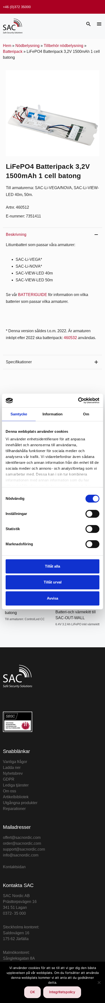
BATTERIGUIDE (32, 295)
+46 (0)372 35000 (17, 7)
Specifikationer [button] (19, 362)
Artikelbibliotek (16, 797)
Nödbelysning (27, 46)
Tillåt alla (52, 566)
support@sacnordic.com (24, 849)
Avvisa (52, 598)
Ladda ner (12, 767)
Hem (7, 46)
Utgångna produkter (20, 803)
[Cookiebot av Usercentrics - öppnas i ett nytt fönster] (78, 400)
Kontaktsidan (14, 867)
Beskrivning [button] (16, 234)
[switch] (92, 514)
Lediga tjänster (16, 785)
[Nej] (98, 982)
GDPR (8, 779)
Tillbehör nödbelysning (63, 46)
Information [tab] (52, 414)
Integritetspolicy (62, 992)
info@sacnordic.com (20, 855)
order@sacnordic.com (22, 843)
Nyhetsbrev (13, 773)
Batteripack (12, 51)
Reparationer (14, 809)
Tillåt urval (53, 582)
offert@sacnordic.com (22, 837)
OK (32, 992)
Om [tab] (86, 414)
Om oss (9, 791)
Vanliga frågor (15, 762)
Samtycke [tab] (18, 414)
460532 (70, 338)
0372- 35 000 (14, 913)
